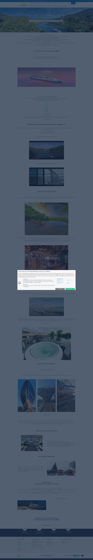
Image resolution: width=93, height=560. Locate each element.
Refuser (60, 288)
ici (28, 286)
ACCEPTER (70, 288)
